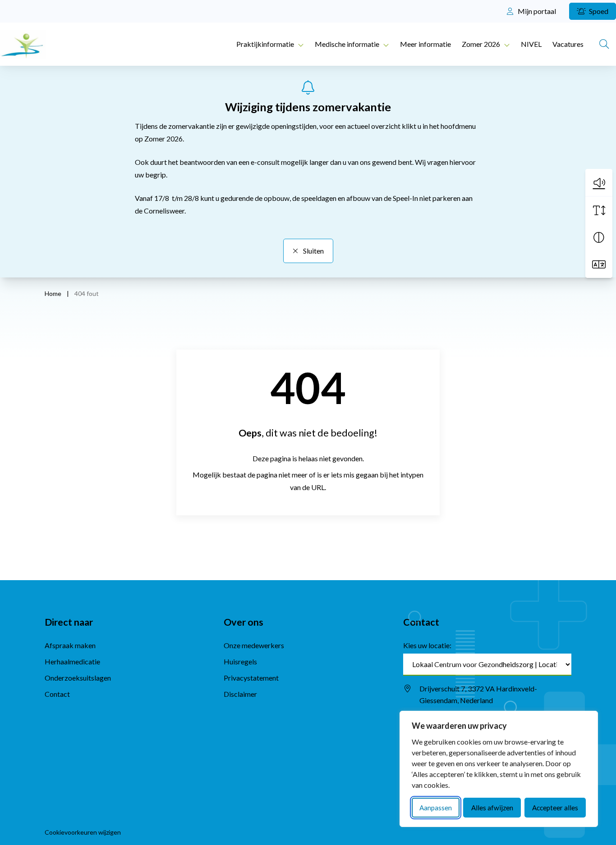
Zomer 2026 (481, 44)
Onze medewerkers (254, 645)
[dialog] (499, 769)
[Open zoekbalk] (604, 44)
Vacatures (568, 44)
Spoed (598, 11)
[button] (598, 182)
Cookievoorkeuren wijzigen (83, 832)
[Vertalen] (598, 264)
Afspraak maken (70, 645)
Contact (57, 694)
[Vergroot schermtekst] (598, 210)
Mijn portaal (536, 11)
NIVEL (531, 44)
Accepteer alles (555, 808)
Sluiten (313, 250)
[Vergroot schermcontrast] (598, 237)
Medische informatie (347, 44)
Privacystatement (251, 677)
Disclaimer (240, 694)
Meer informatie (425, 44)
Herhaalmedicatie (72, 661)
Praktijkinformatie (265, 44)
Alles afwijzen (492, 808)
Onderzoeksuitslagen (78, 677)
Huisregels (240, 661)
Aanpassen (435, 808)
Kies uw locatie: (427, 645)
